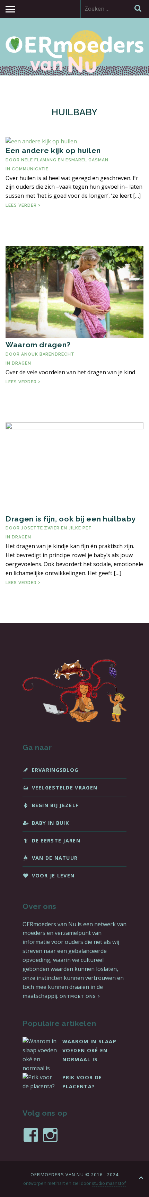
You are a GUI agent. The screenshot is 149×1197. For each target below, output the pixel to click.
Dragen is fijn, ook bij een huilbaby (71, 519)
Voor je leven (53, 875)
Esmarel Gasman (86, 160)
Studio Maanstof (109, 1183)
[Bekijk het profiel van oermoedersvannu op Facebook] (31, 1135)
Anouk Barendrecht (47, 354)
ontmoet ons (78, 996)
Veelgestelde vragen (65, 787)
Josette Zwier (40, 528)
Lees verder (23, 205)
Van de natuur (55, 858)
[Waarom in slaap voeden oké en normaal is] (40, 1068)
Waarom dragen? (38, 344)
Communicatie (30, 169)
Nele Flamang (39, 160)
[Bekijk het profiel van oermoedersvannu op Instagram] (50, 1135)
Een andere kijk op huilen (53, 150)
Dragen (21, 363)
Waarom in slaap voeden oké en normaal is (89, 1050)
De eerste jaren (56, 840)
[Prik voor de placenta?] (40, 1086)
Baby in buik (50, 823)
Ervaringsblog (55, 770)
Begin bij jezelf (55, 805)
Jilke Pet (80, 528)
